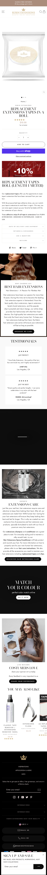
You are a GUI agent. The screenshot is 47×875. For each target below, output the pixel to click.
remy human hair (25, 317)
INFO (23, 774)
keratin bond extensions (17, 306)
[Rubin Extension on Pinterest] (31, 797)
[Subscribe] (39, 789)
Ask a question (23, 236)
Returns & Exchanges (23, 231)
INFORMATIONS (23, 805)
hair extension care (10, 322)
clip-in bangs (25, 309)
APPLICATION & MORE (23, 770)
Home (23, 101)
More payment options (23, 156)
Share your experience (23, 681)
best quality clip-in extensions (16, 303)
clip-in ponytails (10, 309)
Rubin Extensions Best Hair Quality (23, 819)
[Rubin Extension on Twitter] (27, 797)
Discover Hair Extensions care (23, 559)
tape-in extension (34, 303)
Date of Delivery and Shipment (23, 226)
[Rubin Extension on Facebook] (18, 797)
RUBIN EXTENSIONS (23, 105)
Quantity (23, 133)
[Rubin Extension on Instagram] (14, 797)
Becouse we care (23, 331)
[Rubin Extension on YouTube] (22, 797)
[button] (19, 120)
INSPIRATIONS (23, 766)
